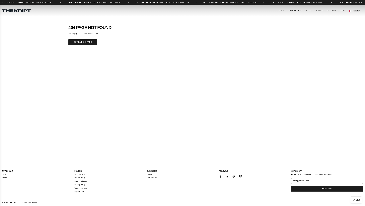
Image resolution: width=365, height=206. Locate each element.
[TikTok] (240, 176)
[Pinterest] (234, 176)
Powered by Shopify (29, 203)
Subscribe (327, 189)
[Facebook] (220, 176)
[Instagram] (227, 176)
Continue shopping (82, 42)
